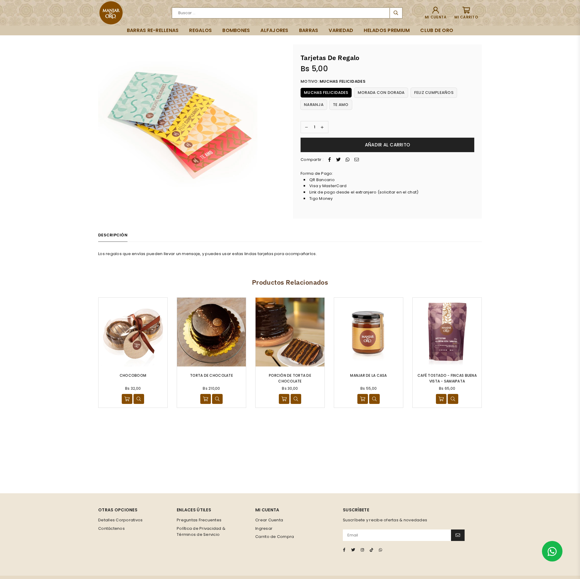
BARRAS (308, 30)
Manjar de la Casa (368, 375)
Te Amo (341, 104)
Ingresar (263, 528)
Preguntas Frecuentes (199, 520)
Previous (90, 352)
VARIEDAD (341, 30)
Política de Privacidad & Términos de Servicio (201, 532)
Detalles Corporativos (120, 520)
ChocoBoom (133, 375)
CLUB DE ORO (436, 30)
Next (490, 352)
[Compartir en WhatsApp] (347, 160)
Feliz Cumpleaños (433, 92)
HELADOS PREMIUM (387, 30)
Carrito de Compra (274, 536)
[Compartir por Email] (356, 160)
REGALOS (200, 30)
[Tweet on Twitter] (338, 160)
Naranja (314, 104)
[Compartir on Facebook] (329, 160)
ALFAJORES (274, 30)
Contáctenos (111, 528)
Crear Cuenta (269, 520)
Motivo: (333, 81)
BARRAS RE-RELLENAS (153, 30)
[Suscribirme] (458, 535)
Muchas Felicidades (326, 92)
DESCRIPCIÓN (112, 235)
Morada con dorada (381, 92)
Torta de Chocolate (211, 375)
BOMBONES (236, 30)
